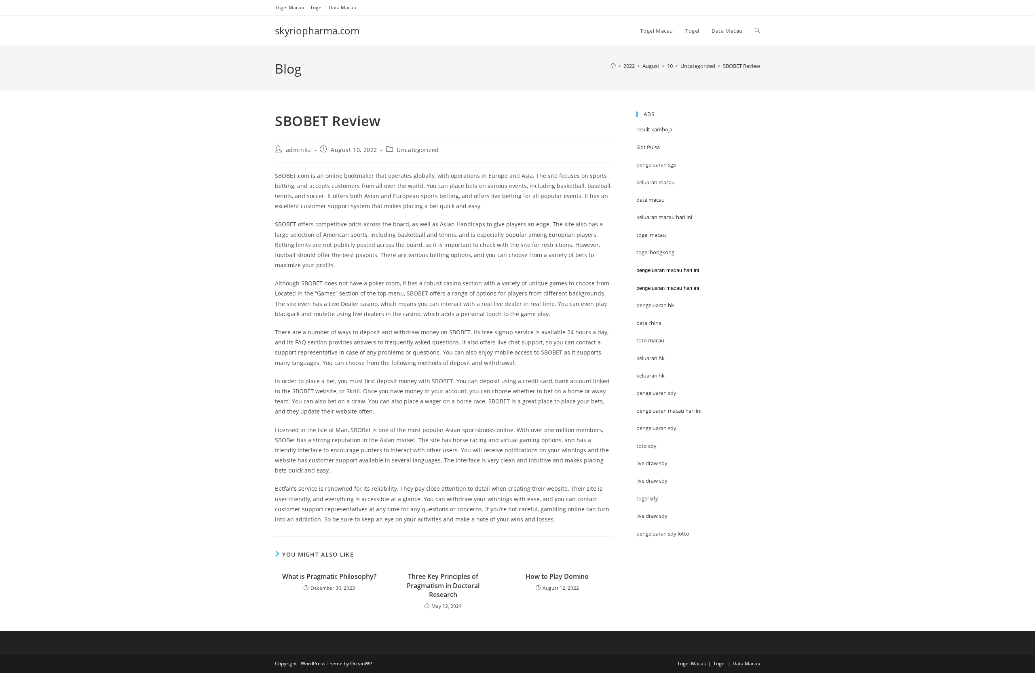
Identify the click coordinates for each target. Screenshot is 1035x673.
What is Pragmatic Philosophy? (329, 576)
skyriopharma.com (317, 30)
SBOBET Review (741, 66)
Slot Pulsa (648, 147)
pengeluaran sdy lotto (662, 533)
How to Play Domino (557, 576)
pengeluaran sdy (656, 428)
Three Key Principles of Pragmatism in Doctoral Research (443, 585)
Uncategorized (418, 150)
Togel (316, 7)
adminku (298, 150)
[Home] (613, 66)
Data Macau (342, 7)
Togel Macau (289, 7)
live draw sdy (651, 515)
